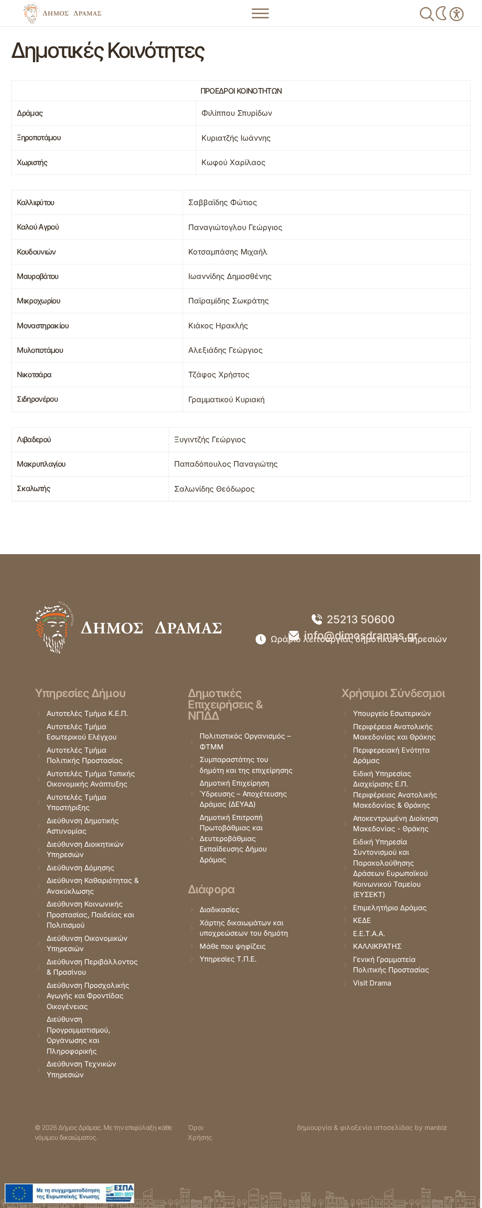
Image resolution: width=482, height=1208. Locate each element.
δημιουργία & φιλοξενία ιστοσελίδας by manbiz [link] (372, 1127)
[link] (62, 13)
